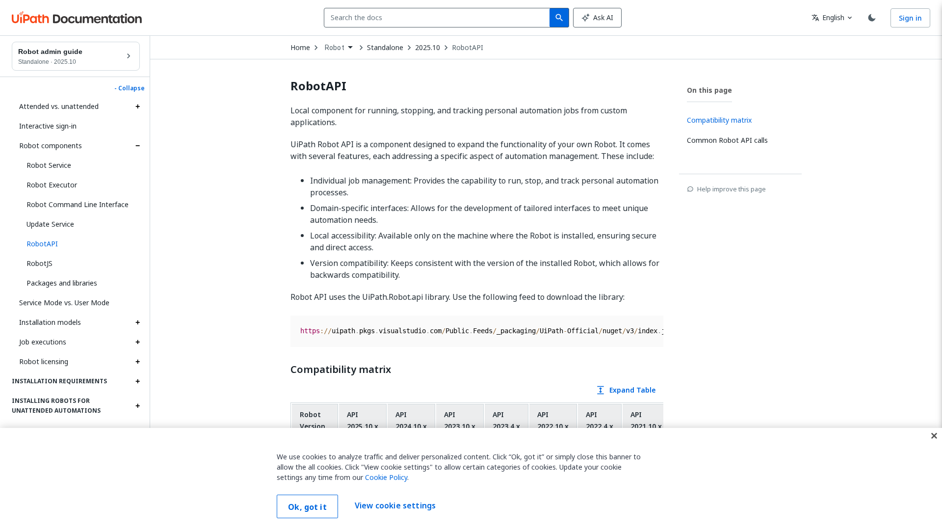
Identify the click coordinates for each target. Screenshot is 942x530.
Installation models (50, 322)
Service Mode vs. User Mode (64, 302)
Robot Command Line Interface (77, 204)
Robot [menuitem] (334, 48)
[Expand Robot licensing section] (137, 361)
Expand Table (625, 390)
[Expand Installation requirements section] (137, 381)
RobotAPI (467, 47)
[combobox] (439, 17)
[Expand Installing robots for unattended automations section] (137, 405)
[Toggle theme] (872, 18)
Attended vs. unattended (59, 106)
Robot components (50, 145)
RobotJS (39, 263)
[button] (79, 244)
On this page (709, 90)
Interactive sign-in (48, 126)
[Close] (934, 436)
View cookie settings (395, 505)
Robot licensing (43, 361)
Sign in (910, 18)
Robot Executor (51, 185)
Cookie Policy (386, 477)
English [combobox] (827, 17)
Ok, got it (307, 507)
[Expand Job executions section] (137, 342)
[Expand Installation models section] (137, 322)
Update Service (50, 224)
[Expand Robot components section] (137, 145)
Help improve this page (731, 189)
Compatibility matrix (340, 369)
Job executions (42, 342)
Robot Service (48, 165)
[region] (471, 479)
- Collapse (129, 88)
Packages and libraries (61, 283)
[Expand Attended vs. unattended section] (137, 106)
